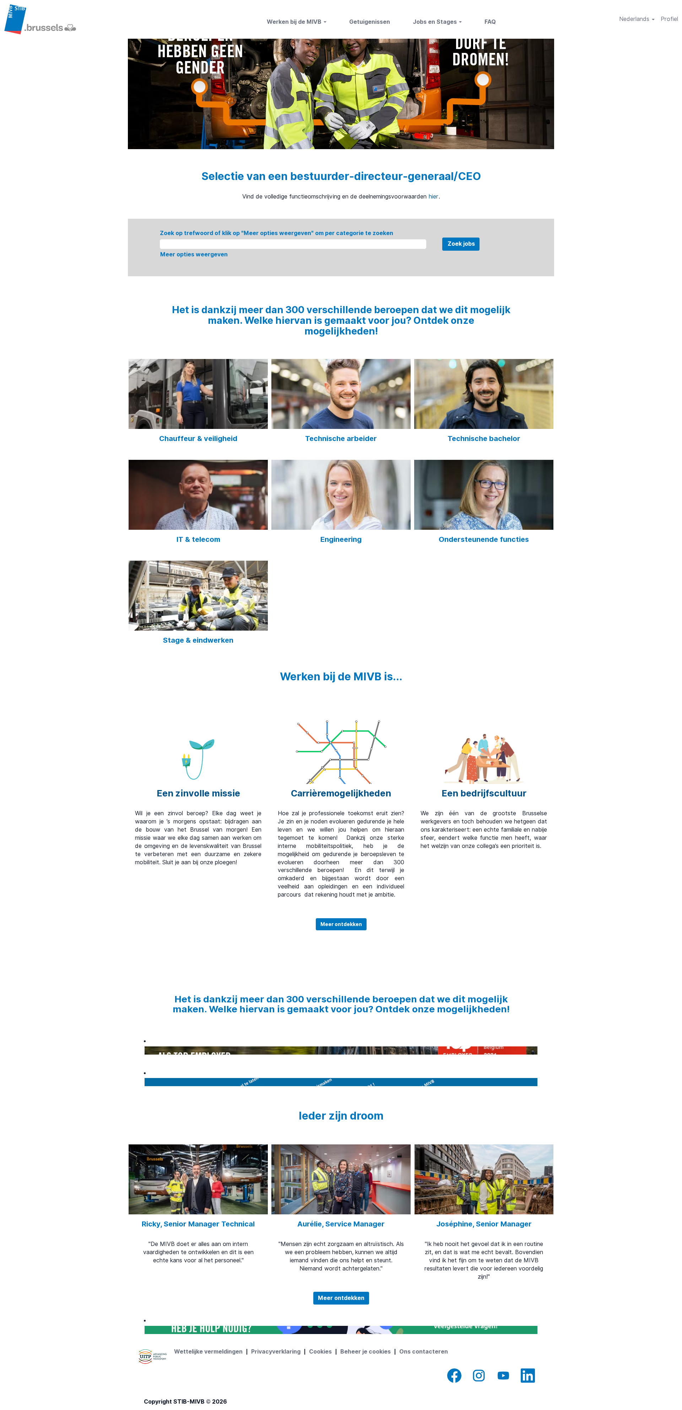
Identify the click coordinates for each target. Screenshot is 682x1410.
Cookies (320, 1351)
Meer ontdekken (341, 924)
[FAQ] (146, 1329)
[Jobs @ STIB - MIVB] (40, 19)
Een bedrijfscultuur (484, 793)
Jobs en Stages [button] (435, 21)
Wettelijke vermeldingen (208, 1351)
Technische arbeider (341, 438)
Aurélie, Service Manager (341, 1224)
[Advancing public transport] (153, 1356)
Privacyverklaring (276, 1351)
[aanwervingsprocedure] (146, 1081)
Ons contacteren (423, 1351)
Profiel (669, 19)
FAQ (490, 21)
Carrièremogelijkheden (341, 793)
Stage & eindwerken (198, 640)
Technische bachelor (484, 438)
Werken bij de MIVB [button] (295, 21)
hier (433, 196)
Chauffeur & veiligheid (198, 438)
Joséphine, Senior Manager (484, 1224)
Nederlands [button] (635, 19)
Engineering (341, 539)
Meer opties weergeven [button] (194, 254)
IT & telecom (198, 539)
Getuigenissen (369, 21)
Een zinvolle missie (198, 793)
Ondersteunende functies (484, 539)
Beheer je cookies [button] (365, 1351)
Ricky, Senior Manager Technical (198, 1224)
